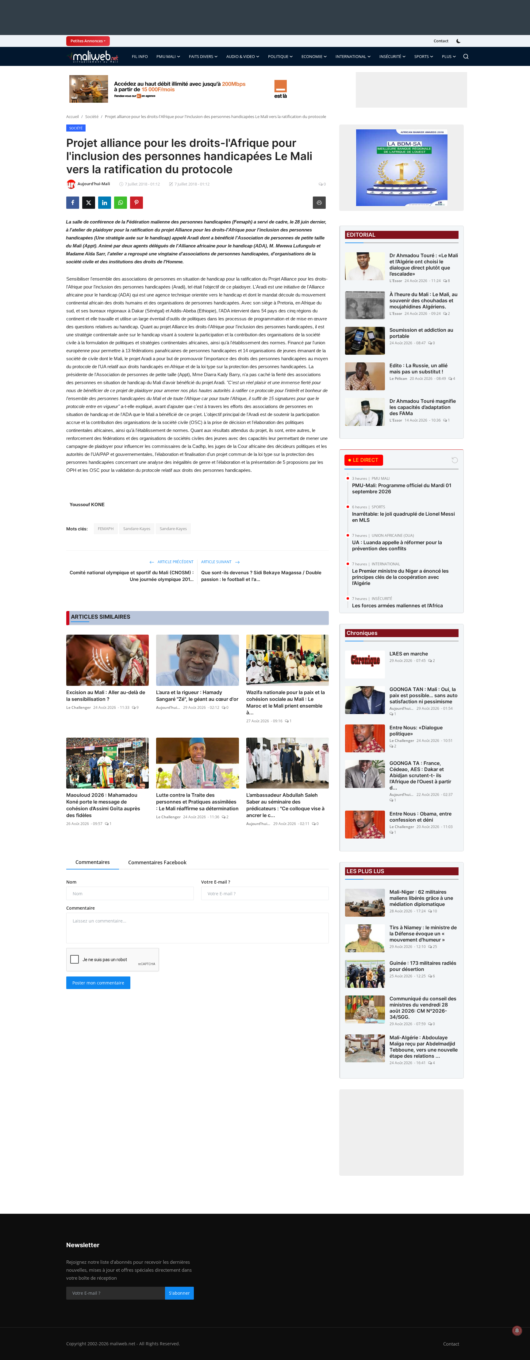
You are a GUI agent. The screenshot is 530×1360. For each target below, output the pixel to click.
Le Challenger (78, 707)
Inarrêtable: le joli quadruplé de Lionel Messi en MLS (403, 517)
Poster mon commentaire (98, 983)
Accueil (72, 116)
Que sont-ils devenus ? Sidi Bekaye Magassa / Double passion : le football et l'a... (261, 576)
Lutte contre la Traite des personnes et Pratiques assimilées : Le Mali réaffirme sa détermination (197, 802)
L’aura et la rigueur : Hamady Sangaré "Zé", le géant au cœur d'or (197, 695)
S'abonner (179, 1293)
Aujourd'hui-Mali (168, 707)
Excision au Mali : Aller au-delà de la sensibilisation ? (105, 695)
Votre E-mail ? (215, 882)
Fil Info (140, 56)
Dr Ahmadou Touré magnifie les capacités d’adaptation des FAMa (423, 407)
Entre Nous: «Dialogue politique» (416, 730)
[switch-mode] (459, 41)
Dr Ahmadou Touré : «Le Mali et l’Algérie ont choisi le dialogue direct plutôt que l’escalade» (424, 264)
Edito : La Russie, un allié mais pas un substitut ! (418, 368)
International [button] (351, 56)
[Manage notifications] (517, 1330)
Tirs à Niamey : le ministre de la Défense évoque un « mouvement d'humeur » (423, 933)
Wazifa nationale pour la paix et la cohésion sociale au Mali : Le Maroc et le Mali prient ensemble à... (285, 702)
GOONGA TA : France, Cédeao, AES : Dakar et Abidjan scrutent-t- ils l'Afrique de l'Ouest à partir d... (420, 775)
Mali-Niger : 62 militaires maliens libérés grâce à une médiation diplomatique (421, 898)
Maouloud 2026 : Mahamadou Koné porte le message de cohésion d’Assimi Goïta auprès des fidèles (103, 805)
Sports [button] (421, 56)
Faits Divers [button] (201, 56)
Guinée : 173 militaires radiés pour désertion (423, 966)
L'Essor (396, 280)
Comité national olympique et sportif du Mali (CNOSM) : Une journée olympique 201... (132, 576)
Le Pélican (398, 378)
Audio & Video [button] (240, 56)
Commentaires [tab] (92, 862)
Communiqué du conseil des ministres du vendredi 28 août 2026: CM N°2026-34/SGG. (423, 1007)
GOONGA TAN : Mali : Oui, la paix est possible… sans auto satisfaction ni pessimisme (424, 695)
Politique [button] (278, 56)
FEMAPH (106, 528)
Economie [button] (311, 56)
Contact (441, 41)
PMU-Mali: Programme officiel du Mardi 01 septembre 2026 (401, 488)
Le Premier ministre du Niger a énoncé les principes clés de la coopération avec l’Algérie (400, 577)
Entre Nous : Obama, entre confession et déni (420, 817)
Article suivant (216, 561)
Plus (446, 56)
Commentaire (80, 908)
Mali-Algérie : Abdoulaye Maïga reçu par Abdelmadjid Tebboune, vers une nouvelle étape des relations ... (424, 1046)
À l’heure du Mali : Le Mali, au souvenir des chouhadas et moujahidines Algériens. (424, 300)
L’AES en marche (409, 654)
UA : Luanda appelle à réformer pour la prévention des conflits (397, 545)
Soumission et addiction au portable (421, 333)
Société (91, 116)
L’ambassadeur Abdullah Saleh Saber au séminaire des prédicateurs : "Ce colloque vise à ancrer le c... (285, 805)
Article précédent (175, 561)
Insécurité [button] (390, 56)
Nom (71, 882)
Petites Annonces (87, 41)
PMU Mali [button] (166, 56)
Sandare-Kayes (136, 528)
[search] (465, 56)
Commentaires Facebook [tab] (157, 862)
